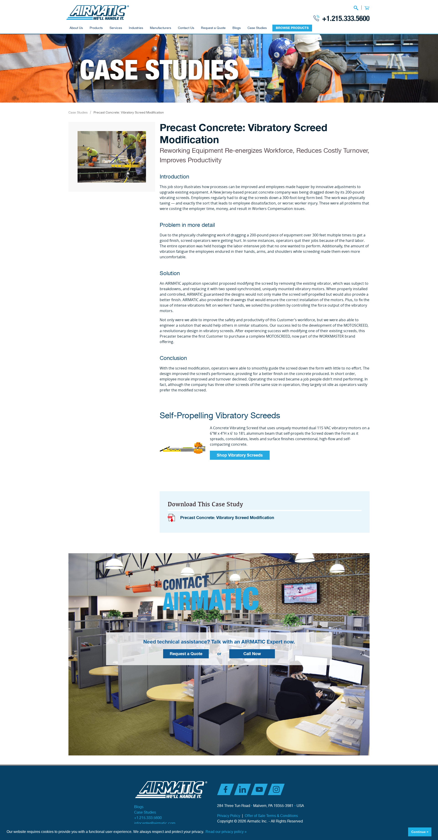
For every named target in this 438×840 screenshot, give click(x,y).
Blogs (236, 28)
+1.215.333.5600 (346, 18)
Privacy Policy (228, 816)
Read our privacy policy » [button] (226, 832)
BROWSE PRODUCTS (292, 28)
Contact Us (186, 28)
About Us (76, 28)
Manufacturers (160, 28)
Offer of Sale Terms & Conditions (271, 816)
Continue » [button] (419, 832)
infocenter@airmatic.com (154, 823)
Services (116, 28)
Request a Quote (213, 28)
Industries (136, 28)
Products (96, 28)
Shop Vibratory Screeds (240, 455)
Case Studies (257, 28)
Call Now (252, 653)
